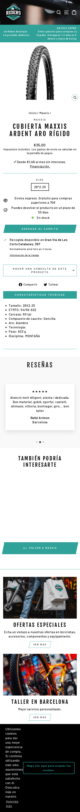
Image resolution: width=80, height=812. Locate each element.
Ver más (40, 644)
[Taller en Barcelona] (40, 675)
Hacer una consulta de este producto (40, 270)
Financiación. (40, 166)
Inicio (32, 113)
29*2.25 (40, 187)
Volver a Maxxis (42, 548)
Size (40, 179)
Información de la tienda (24, 255)
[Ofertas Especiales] (40, 598)
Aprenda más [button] (12, 804)
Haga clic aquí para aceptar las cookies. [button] (49, 768)
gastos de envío (47, 149)
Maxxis (44, 113)
